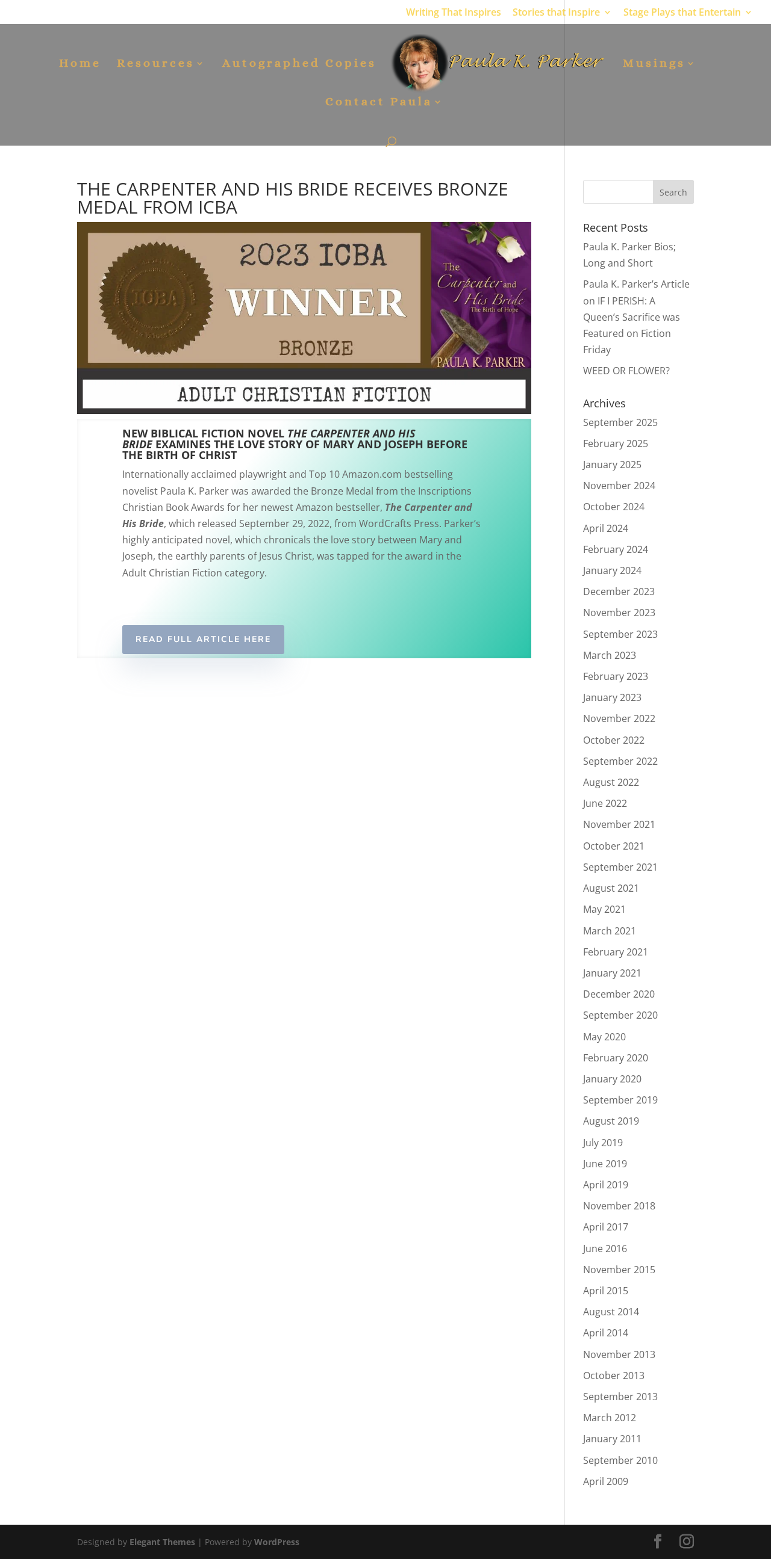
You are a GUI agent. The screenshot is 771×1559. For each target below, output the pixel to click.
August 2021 (611, 888)
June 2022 (605, 803)
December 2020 (619, 994)
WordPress (276, 1542)
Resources (156, 64)
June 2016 (605, 1248)
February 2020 (615, 1057)
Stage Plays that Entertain (682, 13)
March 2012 (609, 1417)
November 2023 (619, 612)
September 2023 (620, 634)
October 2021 (614, 846)
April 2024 (605, 528)
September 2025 (620, 422)
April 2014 (605, 1332)
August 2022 (611, 782)
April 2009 (605, 1481)
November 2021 (619, 824)
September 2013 (620, 1396)
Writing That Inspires (453, 13)
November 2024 (619, 485)
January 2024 (612, 570)
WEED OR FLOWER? (626, 370)
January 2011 (612, 1438)
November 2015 (619, 1269)
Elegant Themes (162, 1542)
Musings (654, 64)
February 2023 (615, 676)
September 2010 (620, 1460)
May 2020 (604, 1036)
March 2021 (609, 930)
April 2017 (605, 1226)
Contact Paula (378, 102)
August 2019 (611, 1121)
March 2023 (609, 655)
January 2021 (612, 973)
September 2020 (620, 1015)
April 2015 (605, 1290)
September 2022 (620, 761)
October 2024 (614, 506)
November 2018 (619, 1205)
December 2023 (619, 591)
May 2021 (604, 909)
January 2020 (612, 1078)
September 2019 (620, 1100)
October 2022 (614, 740)
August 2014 (611, 1311)
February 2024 (615, 549)
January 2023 (612, 697)
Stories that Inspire (556, 13)
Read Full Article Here (203, 639)
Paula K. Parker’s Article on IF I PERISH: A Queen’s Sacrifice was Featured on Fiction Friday (636, 316)
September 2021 (620, 867)
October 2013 (614, 1375)
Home (80, 64)
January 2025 (612, 464)
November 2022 (619, 718)
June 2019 (605, 1163)
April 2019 (605, 1184)
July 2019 (603, 1142)
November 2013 (619, 1354)
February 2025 (615, 443)
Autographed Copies (299, 64)
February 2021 (615, 952)
